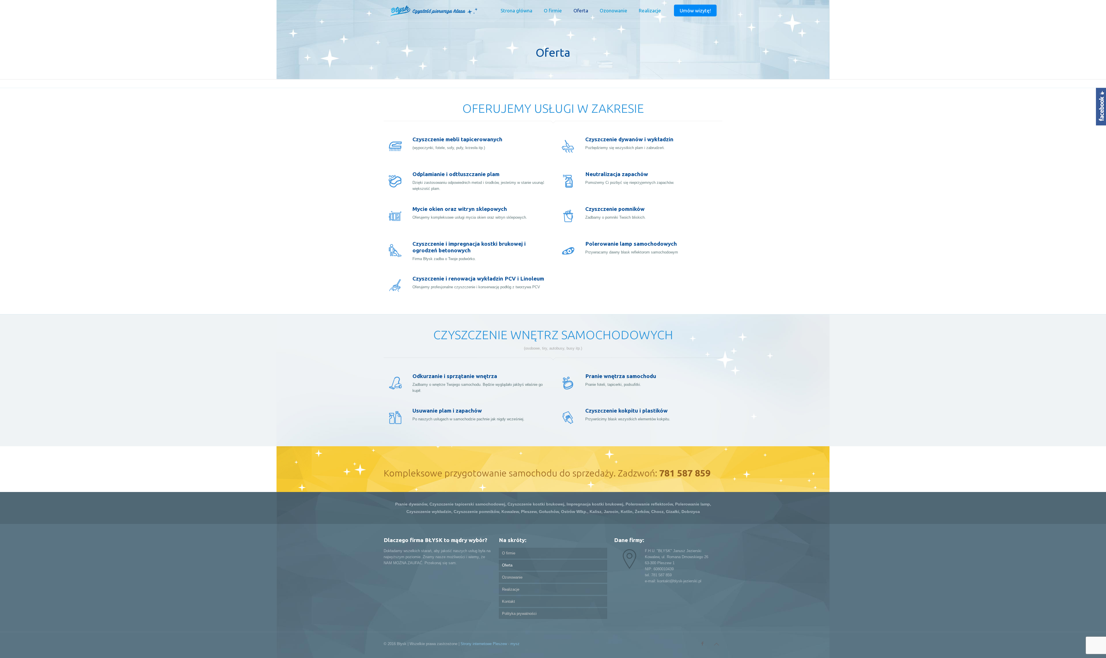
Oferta (507, 565)
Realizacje (510, 589)
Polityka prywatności (519, 613)
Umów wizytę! (695, 10)
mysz (515, 644)
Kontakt (508, 601)
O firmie (508, 553)
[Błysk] (433, 10)
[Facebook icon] (702, 643)
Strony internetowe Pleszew (484, 644)
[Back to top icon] (716, 644)
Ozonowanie (512, 577)
